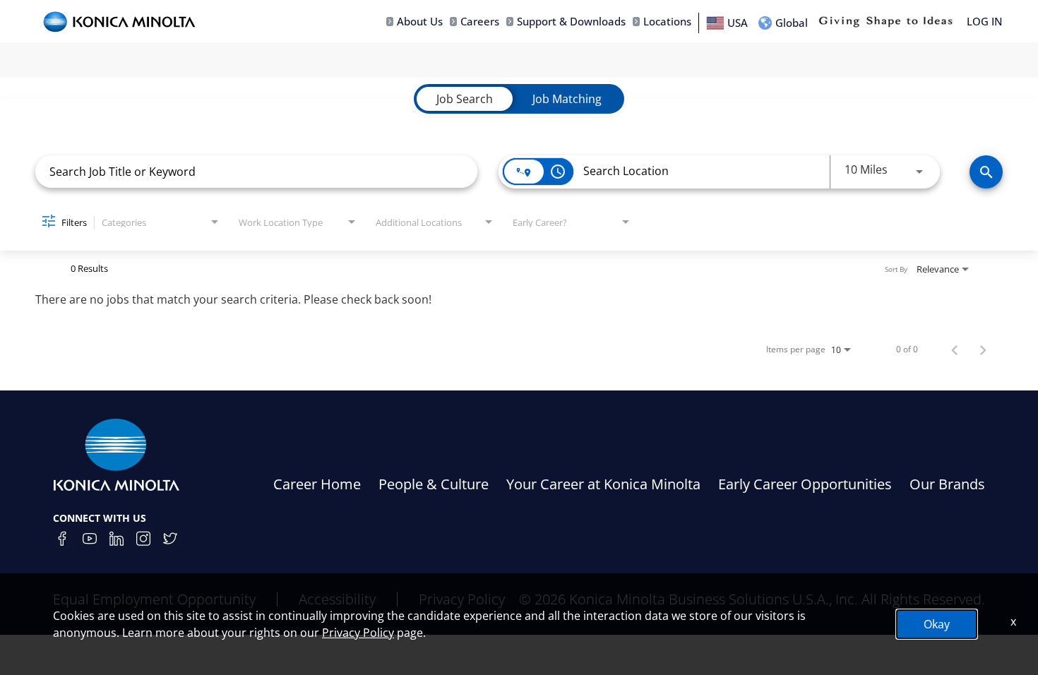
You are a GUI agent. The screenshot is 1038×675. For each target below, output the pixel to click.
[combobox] (256, 171)
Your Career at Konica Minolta (603, 484)
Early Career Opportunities (805, 484)
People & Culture (433, 484)
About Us (420, 21)
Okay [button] (937, 624)
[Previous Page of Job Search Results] (955, 349)
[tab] (464, 99)
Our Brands (947, 484)
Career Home (317, 484)
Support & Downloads (571, 21)
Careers (479, 21)
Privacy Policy (358, 632)
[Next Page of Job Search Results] (983, 349)
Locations (667, 21)
